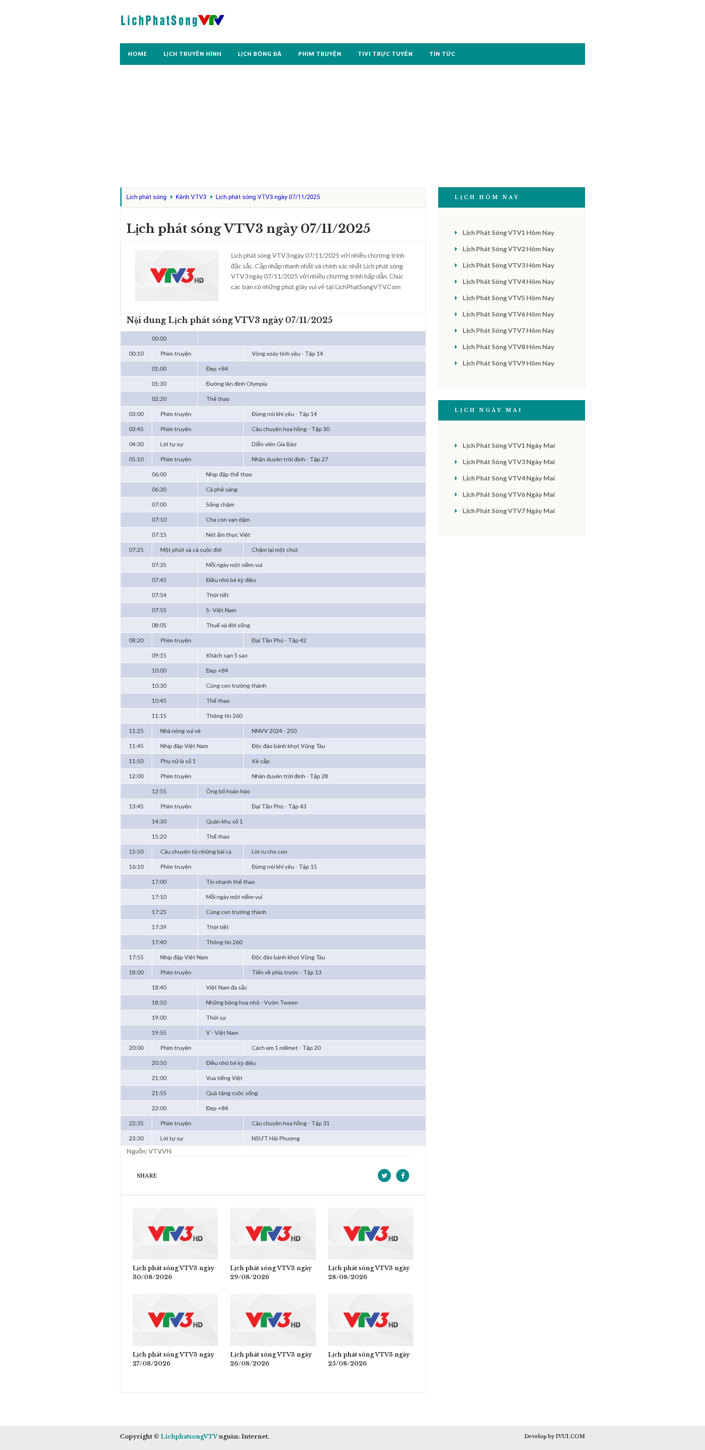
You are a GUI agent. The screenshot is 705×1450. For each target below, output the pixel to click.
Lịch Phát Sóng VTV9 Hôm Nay (508, 363)
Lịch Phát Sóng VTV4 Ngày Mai (509, 478)
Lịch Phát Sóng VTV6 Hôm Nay (508, 314)
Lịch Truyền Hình (193, 54)
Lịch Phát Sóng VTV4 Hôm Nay (508, 281)
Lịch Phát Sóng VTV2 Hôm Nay (508, 248)
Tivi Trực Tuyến (385, 54)
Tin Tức (442, 54)
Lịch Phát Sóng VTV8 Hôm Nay (508, 346)
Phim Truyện (319, 54)
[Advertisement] (352, 130)
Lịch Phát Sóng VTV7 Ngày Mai (509, 510)
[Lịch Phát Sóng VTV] (173, 18)
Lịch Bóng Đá (260, 54)
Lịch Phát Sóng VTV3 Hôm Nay (508, 265)
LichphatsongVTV (189, 1436)
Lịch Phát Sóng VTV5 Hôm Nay (508, 297)
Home (137, 54)
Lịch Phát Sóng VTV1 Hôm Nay (508, 232)
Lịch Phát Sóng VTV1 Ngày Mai (509, 445)
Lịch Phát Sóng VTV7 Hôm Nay (508, 330)
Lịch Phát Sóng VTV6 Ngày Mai (509, 494)
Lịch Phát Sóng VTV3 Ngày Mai (509, 461)
